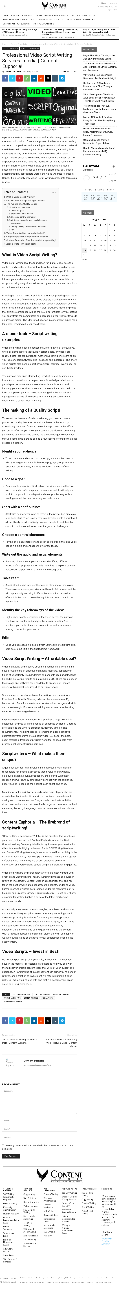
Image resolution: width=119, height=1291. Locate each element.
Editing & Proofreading (50, 1199)
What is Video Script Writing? (20, 197)
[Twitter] (12, 78)
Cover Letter (8, 1255)
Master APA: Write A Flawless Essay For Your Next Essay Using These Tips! (99, 120)
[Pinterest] (19, 78)
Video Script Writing (87, 1212)
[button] (5, 6)
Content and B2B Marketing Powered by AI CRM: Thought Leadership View (97, 86)
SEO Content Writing (29, 1211)
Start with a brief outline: (22, 213)
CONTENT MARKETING (21, 994)
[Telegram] (62, 78)
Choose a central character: (23, 217)
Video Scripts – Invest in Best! (21, 244)
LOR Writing (49, 1211)
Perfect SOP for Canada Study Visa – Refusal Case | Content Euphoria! (61, 1043)
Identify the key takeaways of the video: (28, 226)
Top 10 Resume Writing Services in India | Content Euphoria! (19, 1041)
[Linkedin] (34, 78)
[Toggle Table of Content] (52, 192)
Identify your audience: (20, 207)
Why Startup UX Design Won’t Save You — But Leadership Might (99, 30)
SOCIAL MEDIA (47, 998)
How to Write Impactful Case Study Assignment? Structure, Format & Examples (98, 131)
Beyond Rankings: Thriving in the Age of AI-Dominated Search (19, 30)
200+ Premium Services (29, 1244)
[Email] (48, 78)
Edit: (13, 230)
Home (5, 44)
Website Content (30, 1205)
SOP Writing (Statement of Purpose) (9, 1197)
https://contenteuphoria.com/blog (37, 1065)
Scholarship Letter (8, 1234)
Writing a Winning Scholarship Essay (67, 1229)
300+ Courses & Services (10, 1260)
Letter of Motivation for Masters (68, 1219)
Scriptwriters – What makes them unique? (27, 236)
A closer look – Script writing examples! (25, 200)
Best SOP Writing (69, 1192)
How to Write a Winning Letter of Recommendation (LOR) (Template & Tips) (99, 151)
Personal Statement (7, 1228)
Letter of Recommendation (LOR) (11, 1220)
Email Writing (29, 1239)
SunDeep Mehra (46, 892)
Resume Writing (10, 1203)
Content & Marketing (20, 44)
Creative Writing (89, 1203)
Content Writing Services (21, 852)
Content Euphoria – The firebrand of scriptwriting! (31, 240)
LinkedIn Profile (30, 1235)
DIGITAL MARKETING (12, 998)
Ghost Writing (88, 1207)
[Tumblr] (55, 78)
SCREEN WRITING (31, 998)
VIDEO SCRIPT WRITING (30, 48)
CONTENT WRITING (42, 994)
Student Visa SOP (11, 1213)
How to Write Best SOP (68, 1204)
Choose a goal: (17, 210)
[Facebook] (5, 78)
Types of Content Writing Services (69, 1198)
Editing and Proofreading (29, 1230)
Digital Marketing (31, 1202)
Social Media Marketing (29, 1217)
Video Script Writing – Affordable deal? (25, 233)
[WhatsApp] (27, 78)
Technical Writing (27, 1224)
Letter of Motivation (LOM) (8, 1242)
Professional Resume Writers (69, 1211)
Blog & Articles (30, 1198)
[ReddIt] (41, 78)
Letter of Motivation (48, 1206)
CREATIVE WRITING (61, 994)
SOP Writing (49, 1231)
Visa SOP (48, 1235)
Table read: (16, 223)
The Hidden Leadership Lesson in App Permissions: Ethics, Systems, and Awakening (60, 31)
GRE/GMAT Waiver (8, 1250)
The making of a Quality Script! (21, 204)
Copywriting (29, 1194)
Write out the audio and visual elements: (29, 220)
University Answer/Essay (9, 1208)
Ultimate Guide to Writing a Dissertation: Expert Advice (96, 142)
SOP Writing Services (61, 848)
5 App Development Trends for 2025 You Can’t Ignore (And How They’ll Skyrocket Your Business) (99, 97)
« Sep (84, 259)
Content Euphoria (13, 71)
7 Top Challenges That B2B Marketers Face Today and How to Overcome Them (100, 109)
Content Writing (51, 1194)
